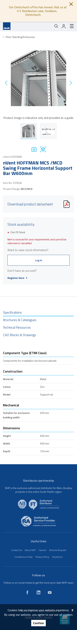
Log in (38, 260)
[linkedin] (38, 592)
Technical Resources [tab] (17, 327)
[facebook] (27, 592)
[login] (64, 26)
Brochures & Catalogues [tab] (19, 319)
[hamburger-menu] (70, 26)
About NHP (30, 550)
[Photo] (34, 149)
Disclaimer (57, 557)
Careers (42, 550)
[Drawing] (42, 149)
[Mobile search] (56, 26)
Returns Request (57, 550)
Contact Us (16, 550)
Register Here (15, 278)
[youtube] (50, 592)
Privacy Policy (42, 557)
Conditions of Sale (23, 557)
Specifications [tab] (12, 312)
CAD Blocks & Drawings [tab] (19, 334)
